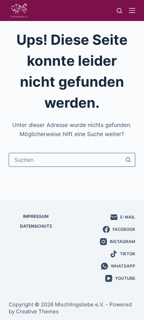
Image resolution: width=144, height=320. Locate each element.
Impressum (36, 216)
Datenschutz (36, 226)
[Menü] (132, 10)
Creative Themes (37, 311)
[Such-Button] (128, 160)
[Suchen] (119, 10)
